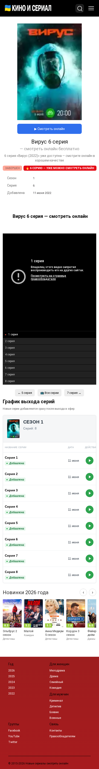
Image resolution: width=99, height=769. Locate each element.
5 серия (10, 361)
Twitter (12, 742)
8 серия (10, 381)
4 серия (10, 354)
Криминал (56, 700)
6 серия (10, 367)
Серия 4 (11, 506)
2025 (11, 676)
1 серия (13, 334)
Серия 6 (11, 539)
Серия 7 (11, 555)
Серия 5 (11, 523)
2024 (11, 682)
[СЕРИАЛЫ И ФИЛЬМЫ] (28, 8)
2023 (11, 687)
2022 (11, 693)
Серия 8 (11, 572)
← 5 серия (25, 393)
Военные (55, 718)
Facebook (14, 730)
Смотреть (89, 460)
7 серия (10, 374)
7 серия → (74, 393)
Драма (54, 676)
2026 (11, 670)
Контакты (56, 730)
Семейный (56, 682)
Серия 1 (11, 457)
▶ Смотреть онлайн (49, 129)
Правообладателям (62, 736)
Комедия (55, 687)
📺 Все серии (49, 393)
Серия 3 (11, 490)
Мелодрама (57, 670)
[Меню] (91, 8)
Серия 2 (11, 474)
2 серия (10, 341)
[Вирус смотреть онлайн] (49, 119)
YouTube (13, 736)
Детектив (55, 706)
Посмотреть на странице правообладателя (48, 277)
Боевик (54, 712)
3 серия (10, 347)
